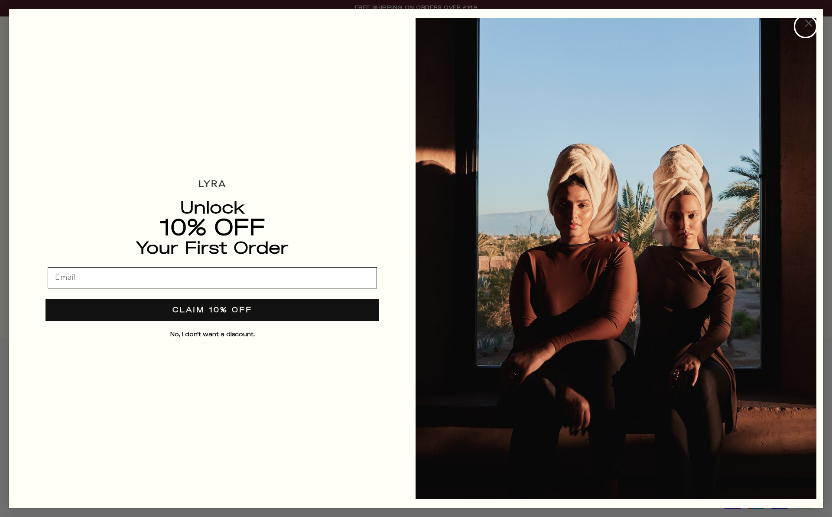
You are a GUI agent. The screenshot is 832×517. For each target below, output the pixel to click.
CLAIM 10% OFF (212, 310)
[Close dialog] (805, 26)
